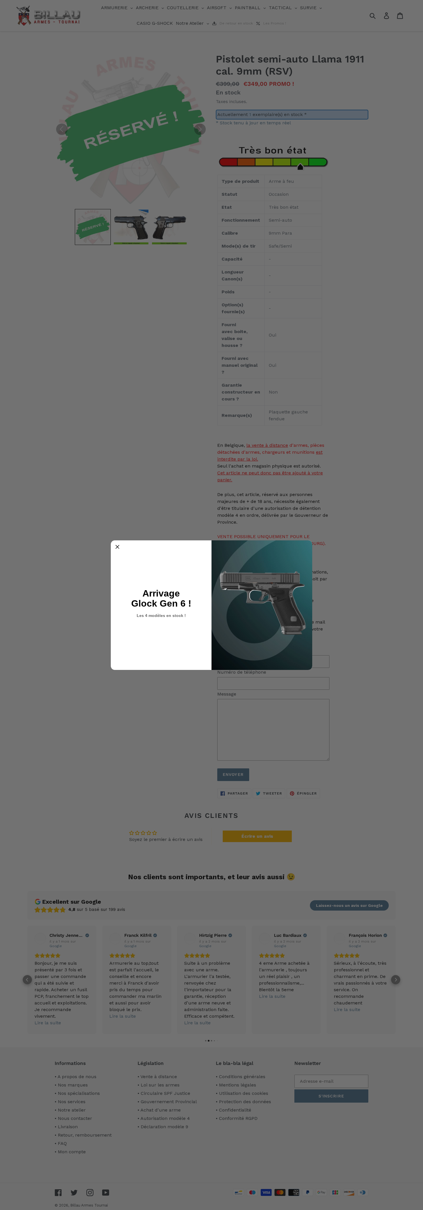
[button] (117, 547)
